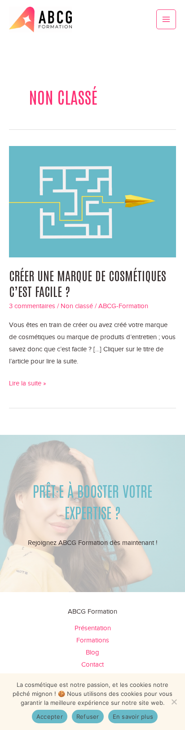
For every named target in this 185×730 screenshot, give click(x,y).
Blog (92, 652)
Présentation (93, 628)
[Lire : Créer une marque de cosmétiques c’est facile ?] (92, 201)
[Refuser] (173, 701)
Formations (92, 640)
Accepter (49, 716)
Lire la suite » (27, 384)
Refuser (87, 716)
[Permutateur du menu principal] (166, 19)
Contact (92, 664)
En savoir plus (133, 716)
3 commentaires (32, 306)
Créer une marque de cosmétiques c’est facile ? (87, 283)
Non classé (77, 306)
